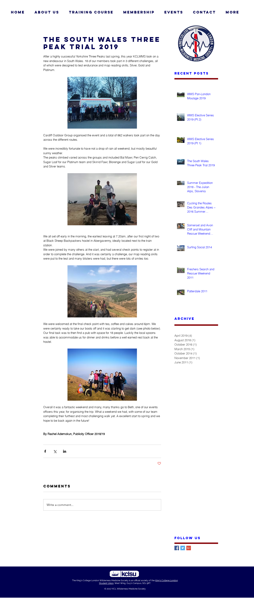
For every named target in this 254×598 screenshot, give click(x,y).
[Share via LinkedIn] (64, 451)
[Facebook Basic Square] (176, 548)
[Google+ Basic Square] (188, 548)
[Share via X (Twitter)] (55, 451)
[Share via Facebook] (45, 451)
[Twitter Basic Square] (182, 548)
